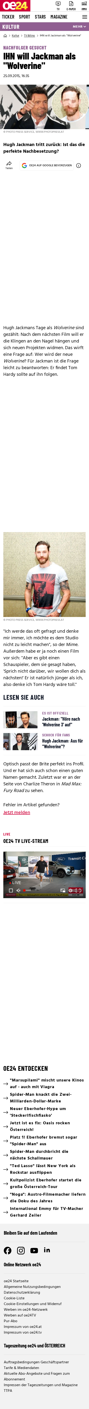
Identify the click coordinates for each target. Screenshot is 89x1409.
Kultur (10, 26)
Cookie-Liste (14, 1298)
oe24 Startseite (16, 1281)
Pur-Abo (10, 1321)
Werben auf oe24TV (20, 1315)
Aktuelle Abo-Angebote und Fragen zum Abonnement (37, 1377)
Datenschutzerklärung (22, 1293)
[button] (11, 890)
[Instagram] (21, 1250)
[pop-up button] (70, 890)
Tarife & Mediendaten (21, 1368)
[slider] (27, 890)
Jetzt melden (16, 812)
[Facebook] (7, 1250)
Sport (24, 17)
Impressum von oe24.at (23, 1327)
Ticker (8, 17)
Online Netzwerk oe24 (22, 1264)
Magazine (59, 17)
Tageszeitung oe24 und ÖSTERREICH (34, 1345)
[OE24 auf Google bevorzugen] (78, 165)
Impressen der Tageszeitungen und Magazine (41, 1385)
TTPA (8, 1391)
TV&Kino (29, 36)
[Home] (5, 36)
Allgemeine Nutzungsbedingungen (32, 1287)
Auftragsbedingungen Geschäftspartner (36, 1362)
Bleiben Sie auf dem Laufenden (30, 1233)
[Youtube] (34, 1250)
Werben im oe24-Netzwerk (26, 1310)
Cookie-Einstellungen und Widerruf (32, 1304)
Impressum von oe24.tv (23, 1333)
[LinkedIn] (47, 1250)
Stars (40, 17)
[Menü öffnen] (84, 17)
